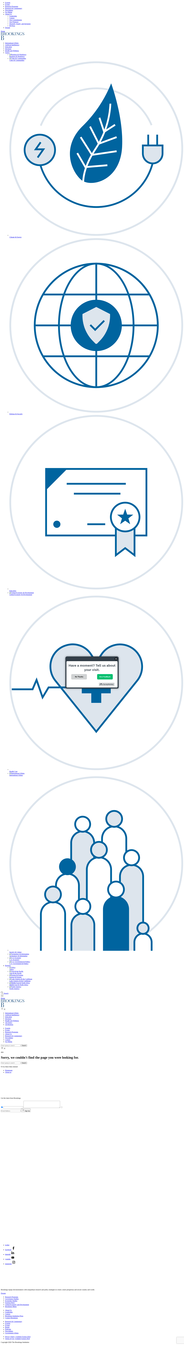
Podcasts (8, 1329)
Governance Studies (12, 1299)
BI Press (12, 26)
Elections (8, 49)
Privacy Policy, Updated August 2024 (17, 1337)
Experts (7, 3)
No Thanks (79, 677)
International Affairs (12, 43)
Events (7, 4)
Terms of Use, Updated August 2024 (17, 1339)
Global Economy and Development (17, 1305)
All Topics (8, 1023)
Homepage (8, 1070)
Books (7, 1327)
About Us (8, 14)
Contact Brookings (11, 1318)
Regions (8, 965)
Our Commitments (15, 20)
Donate (7, 28)
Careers (11, 18)
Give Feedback (105, 677)
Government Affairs (12, 1333)
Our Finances (13, 22)
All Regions (9, 1024)
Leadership (13, 16)
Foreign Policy (10, 1303)
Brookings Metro (11, 1306)
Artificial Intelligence (12, 45)
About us (8, 1072)
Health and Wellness (12, 51)
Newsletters (9, 10)
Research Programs (11, 6)
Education (8, 47)
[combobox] (11, 1045)
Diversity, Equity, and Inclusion (20, 24)
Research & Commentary (13, 8)
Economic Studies (11, 1301)
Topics (7, 53)
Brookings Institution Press (14, 1316)
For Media (8, 12)
